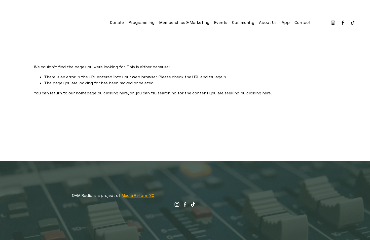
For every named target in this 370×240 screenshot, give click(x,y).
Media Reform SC (138, 195)
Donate (117, 22)
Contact (302, 22)
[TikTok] (352, 22)
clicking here (115, 93)
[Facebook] (342, 22)
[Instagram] (333, 22)
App (286, 22)
